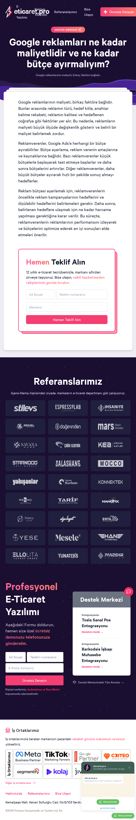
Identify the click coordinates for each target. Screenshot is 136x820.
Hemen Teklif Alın (67, 319)
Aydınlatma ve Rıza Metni (43, 689)
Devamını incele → (92, 631)
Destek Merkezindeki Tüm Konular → (101, 682)
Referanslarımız (39, 793)
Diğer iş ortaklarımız (18, 783)
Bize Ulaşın (63, 793)
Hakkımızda (13, 793)
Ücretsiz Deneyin (34, 680)
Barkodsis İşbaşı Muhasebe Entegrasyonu (97, 654)
